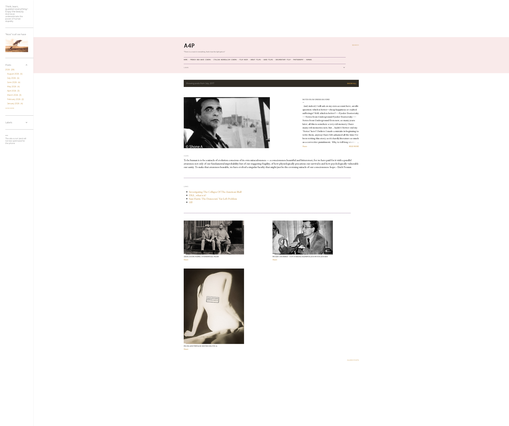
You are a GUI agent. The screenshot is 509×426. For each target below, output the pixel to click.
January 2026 (14, 103)
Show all (351, 83)
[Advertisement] (254, 18)
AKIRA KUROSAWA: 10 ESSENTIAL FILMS (201, 256)
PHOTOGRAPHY (298, 60)
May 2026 (13, 86)
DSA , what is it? (197, 195)
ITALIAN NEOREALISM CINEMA (225, 60)
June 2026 (13, 82)
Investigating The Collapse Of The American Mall (215, 192)
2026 (9, 69)
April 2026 (13, 91)
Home (185, 60)
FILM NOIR (243, 60)
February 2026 (15, 99)
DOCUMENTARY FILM (283, 60)
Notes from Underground (316, 99)
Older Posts (353, 360)
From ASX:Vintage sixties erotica (200, 346)
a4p (189, 45)
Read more (354, 146)
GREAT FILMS (256, 60)
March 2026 (14, 95)
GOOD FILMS (268, 60)
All (190, 202)
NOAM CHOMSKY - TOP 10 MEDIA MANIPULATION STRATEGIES (300, 256)
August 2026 (14, 74)
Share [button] (304, 146)
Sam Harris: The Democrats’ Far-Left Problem (213, 198)
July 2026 (13, 78)
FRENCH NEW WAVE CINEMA (200, 60)
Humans (309, 60)
